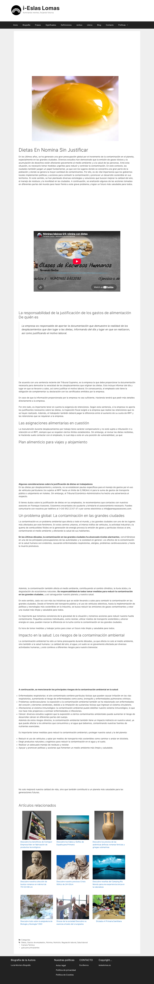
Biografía (26, 25)
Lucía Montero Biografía (20, 965)
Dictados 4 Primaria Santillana (109, 921)
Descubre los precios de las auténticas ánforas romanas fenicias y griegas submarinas (109, 844)
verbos (79, 25)
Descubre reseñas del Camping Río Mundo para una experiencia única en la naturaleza (109, 884)
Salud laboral (82, 942)
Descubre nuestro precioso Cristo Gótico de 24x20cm (71, 882)
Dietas (23, 942)
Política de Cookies (65, 975)
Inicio (15, 25)
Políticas (122, 25)
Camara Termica (28, 945)
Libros (89, 25)
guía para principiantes (30, 948)
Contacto (110, 25)
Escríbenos (84, 965)
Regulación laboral (69, 942)
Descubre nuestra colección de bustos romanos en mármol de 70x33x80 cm (33, 884)
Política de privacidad (66, 970)
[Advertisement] (77, 57)
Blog (99, 25)
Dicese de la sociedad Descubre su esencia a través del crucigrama (72, 922)
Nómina (49, 942)
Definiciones (66, 25)
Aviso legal (61, 965)
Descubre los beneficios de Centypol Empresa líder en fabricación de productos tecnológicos (36, 844)
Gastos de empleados (36, 942)
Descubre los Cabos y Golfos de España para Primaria (70, 843)
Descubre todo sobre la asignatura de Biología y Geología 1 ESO (36, 922)
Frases (38, 25)
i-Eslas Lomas (41, 8)
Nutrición (57, 942)
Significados (51, 25)
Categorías (25, 940)
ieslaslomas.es (105, 965)
